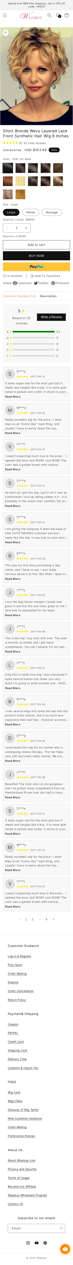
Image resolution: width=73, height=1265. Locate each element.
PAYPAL (13, 1032)
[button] (5, 15)
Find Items (15, 964)
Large (11, 212)
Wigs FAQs (15, 1101)
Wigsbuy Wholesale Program (27, 1195)
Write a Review (51, 317)
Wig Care (14, 1092)
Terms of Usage (18, 1177)
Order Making (17, 973)
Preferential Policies (21, 1136)
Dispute (13, 982)
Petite (30, 212)
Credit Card (16, 1041)
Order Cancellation (21, 991)
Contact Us (15, 1203)
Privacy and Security (22, 1169)
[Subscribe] (60, 1228)
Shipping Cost (17, 1050)
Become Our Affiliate (22, 1186)
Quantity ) (19, 219)
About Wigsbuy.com (21, 1160)
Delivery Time (17, 1059)
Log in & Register (19, 956)
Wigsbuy (42, 1257)
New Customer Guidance (25, 1118)
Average (52, 212)
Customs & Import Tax (23, 1067)
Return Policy (17, 999)
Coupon (13, 1024)
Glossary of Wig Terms (23, 1109)
